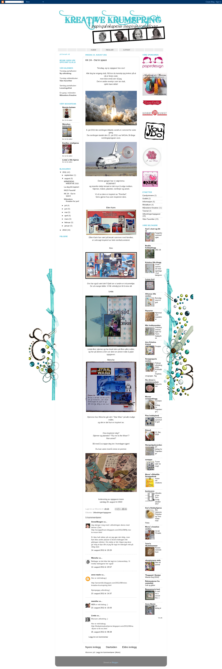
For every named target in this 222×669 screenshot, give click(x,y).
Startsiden (111, 647)
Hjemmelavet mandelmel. (158, 316)
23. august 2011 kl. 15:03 (101, 608)
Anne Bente (150, 604)
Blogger (115, 662)
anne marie (96, 575)
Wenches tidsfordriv (66, 125)
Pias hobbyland (152, 416)
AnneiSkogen (97, 522)
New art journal (158, 563)
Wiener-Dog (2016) (152, 577)
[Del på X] (121, 509)
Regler (109, 50)
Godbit (145, 199)
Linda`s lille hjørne (70, 160)
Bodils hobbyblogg (150, 247)
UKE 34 (158, 250)
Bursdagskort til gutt (158, 300)
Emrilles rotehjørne (70, 143)
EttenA (148, 430)
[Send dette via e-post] (116, 509)
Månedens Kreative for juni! (71, 200)
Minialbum (146, 205)
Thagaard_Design (153, 575)
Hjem (93, 50)
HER (93, 605)
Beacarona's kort (152, 589)
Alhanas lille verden (150, 295)
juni (66, 209)
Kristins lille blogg (153, 262)
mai (66, 212)
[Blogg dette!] (118, 509)
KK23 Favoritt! (70, 190)
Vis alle (160, 618)
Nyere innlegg (93, 647)
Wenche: (111, 360)
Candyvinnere (148, 195)
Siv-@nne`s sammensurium (152, 381)
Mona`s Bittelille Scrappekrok (152, 475)
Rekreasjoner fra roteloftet (152, 582)
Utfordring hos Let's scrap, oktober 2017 (158, 498)
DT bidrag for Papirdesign (158, 450)
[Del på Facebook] (123, 509)
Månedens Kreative (150, 208)
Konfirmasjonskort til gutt (158, 420)
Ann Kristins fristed (150, 343)
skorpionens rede (153, 560)
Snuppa (158, 346)
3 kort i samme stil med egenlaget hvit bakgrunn (158, 270)
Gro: (111, 248)
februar (67, 222)
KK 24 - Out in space (96, 60)
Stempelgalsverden (153, 445)
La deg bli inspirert (71, 187)
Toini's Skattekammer (151, 545)
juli (65, 205)
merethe (94, 601)
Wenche (94, 558)
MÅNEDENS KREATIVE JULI (71, 182)
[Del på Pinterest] (125, 509)
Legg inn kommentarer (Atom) (108, 652)
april (66, 216)
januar (67, 226)
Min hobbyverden (153, 325)
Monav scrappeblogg (151, 398)
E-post (126, 50)
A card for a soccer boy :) (157, 594)
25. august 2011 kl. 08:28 (101, 632)
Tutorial (145, 211)
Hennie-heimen (69, 107)
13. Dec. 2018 (158, 433)
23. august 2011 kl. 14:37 (101, 593)
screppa (148, 460)
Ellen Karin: (111, 208)
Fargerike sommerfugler (158, 235)
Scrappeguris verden (151, 360)
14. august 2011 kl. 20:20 (101, 550)
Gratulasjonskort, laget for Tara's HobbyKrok (158, 332)
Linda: (111, 291)
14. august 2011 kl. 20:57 (101, 567)
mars (66, 219)
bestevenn (149, 491)
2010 (64, 230)
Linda (93, 616)
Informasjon (147, 202)
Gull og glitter (150, 585)
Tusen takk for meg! (158, 464)
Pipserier (149, 311)
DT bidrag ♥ (158, 607)
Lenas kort (150, 279)
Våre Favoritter (148, 219)
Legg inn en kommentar (98, 637)
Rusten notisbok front (158, 550)
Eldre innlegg (129, 647)
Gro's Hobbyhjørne (153, 508)
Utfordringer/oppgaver (102, 513)
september (69, 175)
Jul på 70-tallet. (158, 532)
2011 (64, 172)
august (67, 178)
